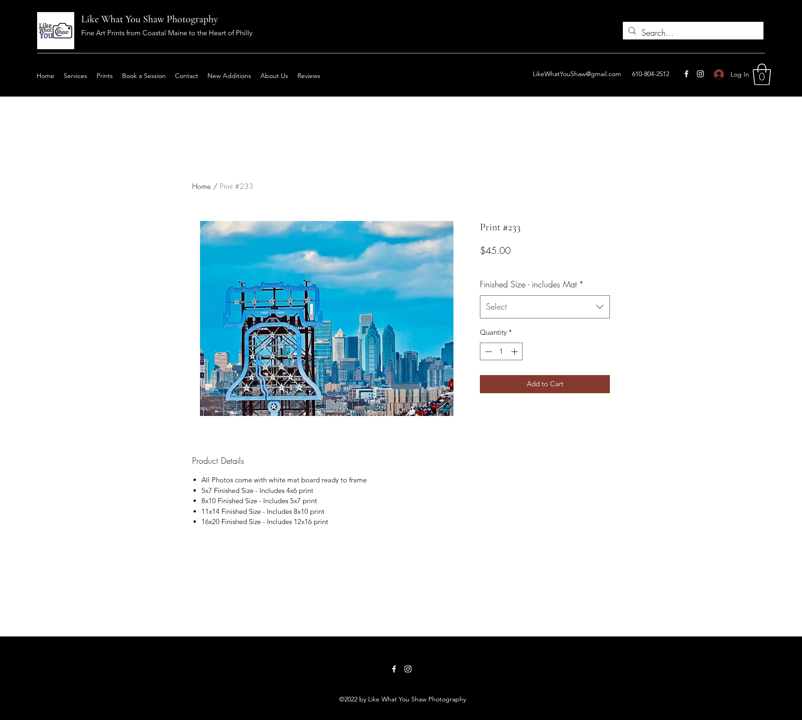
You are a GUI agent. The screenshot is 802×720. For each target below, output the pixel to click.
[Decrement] (487, 351)
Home (201, 186)
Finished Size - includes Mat (532, 284)
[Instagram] (700, 73)
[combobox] (545, 306)
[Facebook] (686, 73)
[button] (762, 74)
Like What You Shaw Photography (149, 19)
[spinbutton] (501, 351)
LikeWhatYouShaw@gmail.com (577, 74)
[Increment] (515, 351)
